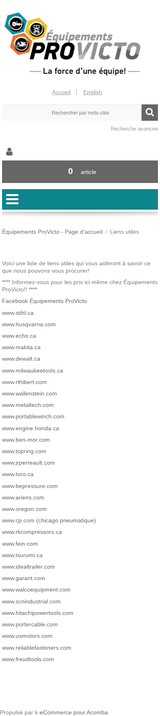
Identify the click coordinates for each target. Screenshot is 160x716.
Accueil (61, 92)
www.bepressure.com (30, 486)
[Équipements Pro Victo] (80, 44)
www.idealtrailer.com (28, 566)
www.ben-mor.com (26, 439)
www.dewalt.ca (21, 358)
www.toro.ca (18, 474)
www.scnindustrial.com (31, 601)
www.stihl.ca (18, 312)
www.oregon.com (24, 509)
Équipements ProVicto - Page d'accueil (52, 231)
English (92, 92)
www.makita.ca (21, 347)
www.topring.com (24, 451)
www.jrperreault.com (28, 462)
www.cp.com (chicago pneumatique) (49, 520)
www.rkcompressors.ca (32, 532)
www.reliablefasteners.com (36, 647)
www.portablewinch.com (33, 416)
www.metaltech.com (28, 405)
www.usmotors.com (27, 635)
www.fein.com (20, 543)
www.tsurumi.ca (22, 555)
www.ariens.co (20, 497)
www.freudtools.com (28, 659)
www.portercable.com (30, 624)
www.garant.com (23, 578)
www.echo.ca (19, 335)
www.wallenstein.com (29, 393)
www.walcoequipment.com (36, 589)
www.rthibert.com (24, 382)
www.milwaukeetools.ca (32, 370)
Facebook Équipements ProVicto (44, 301)
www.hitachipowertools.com (37, 613)
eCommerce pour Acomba (74, 712)
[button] (80, 171)
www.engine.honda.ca (30, 428)
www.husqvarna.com (29, 324)
